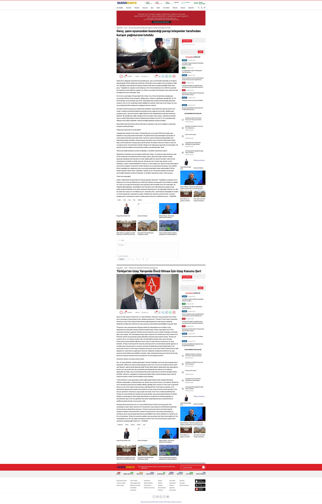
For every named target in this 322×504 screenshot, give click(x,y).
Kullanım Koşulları (171, 502)
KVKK (165, 502)
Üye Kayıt (182, 483)
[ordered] (137, 259)
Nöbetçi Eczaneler (135, 485)
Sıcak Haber (172, 490)
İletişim (148, 502)
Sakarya (140, 200)
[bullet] (139, 259)
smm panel (133, 490)
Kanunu (133, 424)
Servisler (128, 7)
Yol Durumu (189, 473)
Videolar (175, 7)
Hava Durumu (150, 473)
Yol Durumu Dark (121, 483)
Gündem (136, 7)
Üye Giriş (182, 480)
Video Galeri (172, 483)
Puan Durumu (161, 473)
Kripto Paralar (200, 473)
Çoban (119, 200)
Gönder (122, 259)
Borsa (118, 473)
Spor (152, 7)
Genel (125, 27)
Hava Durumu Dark (122, 480)
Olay (129, 200)
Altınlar (160, 480)
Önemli (138, 424)
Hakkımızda (143, 502)
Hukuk (126, 424)
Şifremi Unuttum (184, 485)
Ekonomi (145, 7)
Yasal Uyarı (179, 502)
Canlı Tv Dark (133, 480)
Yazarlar (183, 7)
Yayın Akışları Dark (135, 483)
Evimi (124, 200)
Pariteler (180, 473)
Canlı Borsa (147, 480)
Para (134, 200)
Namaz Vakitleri (128, 473)
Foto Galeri (166, 7)
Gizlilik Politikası (155, 502)
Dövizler (160, 483)
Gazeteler (191, 7)
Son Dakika (120, 7)
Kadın (158, 7)
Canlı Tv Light (120, 485)
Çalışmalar (120, 424)
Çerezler (161, 502)
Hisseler (170, 473)
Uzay (144, 424)
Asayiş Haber (120, 27)
